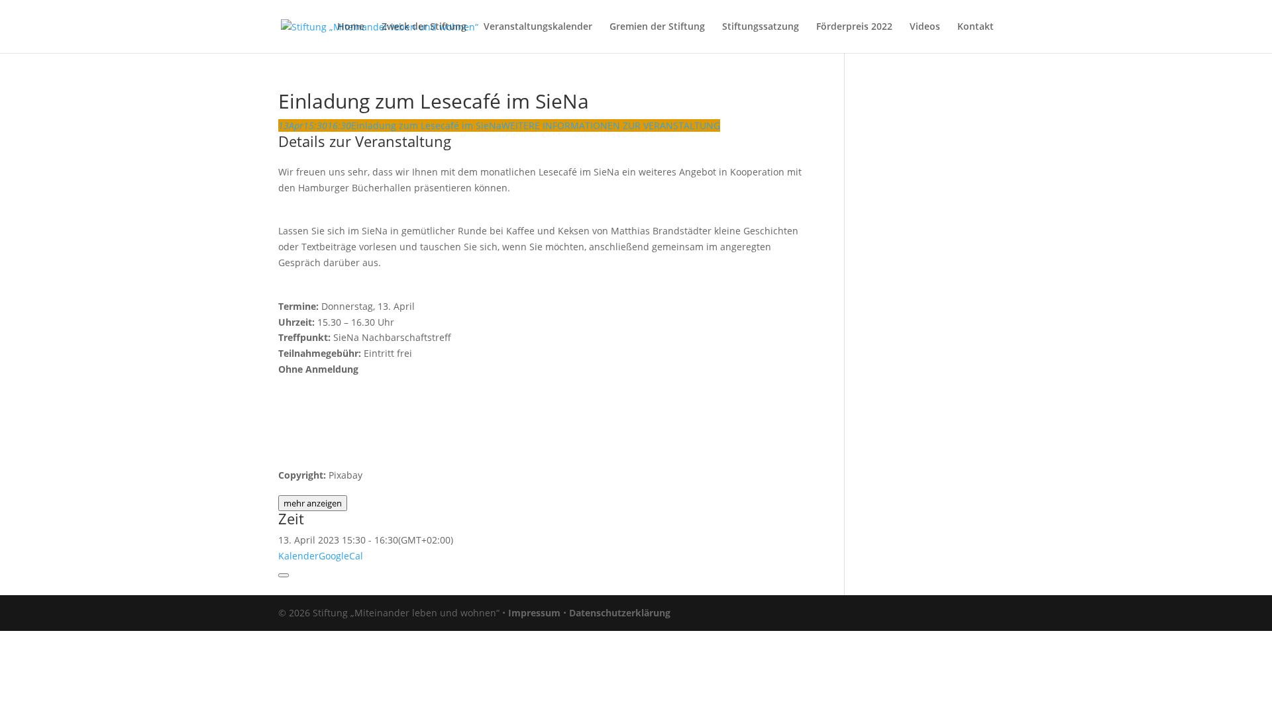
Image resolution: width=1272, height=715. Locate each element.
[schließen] (283, 575)
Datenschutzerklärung (619, 612)
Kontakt (975, 27)
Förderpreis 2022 (854, 27)
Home (350, 27)
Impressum (534, 612)
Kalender (298, 555)
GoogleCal (341, 555)
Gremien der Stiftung (657, 27)
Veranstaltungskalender (538, 27)
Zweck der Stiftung (424, 27)
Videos (925, 27)
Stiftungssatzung (760, 27)
